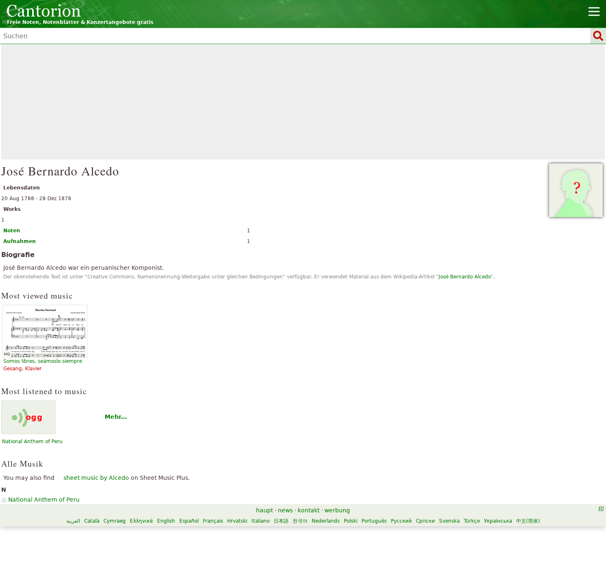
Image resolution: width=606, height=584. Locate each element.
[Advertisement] (303, 101)
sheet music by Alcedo (96, 477)
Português (374, 521)
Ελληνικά (141, 521)
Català (91, 521)
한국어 (300, 521)
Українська (498, 521)
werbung (337, 510)
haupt (264, 510)
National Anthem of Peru (32, 441)
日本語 (281, 521)
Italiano (260, 521)
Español (189, 521)
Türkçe (472, 521)
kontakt (308, 510)
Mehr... (116, 416)
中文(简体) (528, 521)
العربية (73, 521)
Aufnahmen (19, 241)
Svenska (449, 521)
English (166, 521)
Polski (350, 521)
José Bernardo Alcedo (465, 277)
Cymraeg (114, 521)
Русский (401, 521)
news (285, 510)
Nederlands (326, 521)
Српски (425, 521)
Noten (11, 231)
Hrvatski (237, 521)
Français (213, 521)
